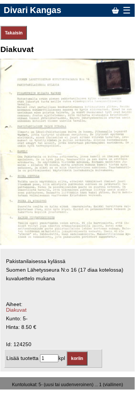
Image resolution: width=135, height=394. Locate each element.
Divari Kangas (32, 10)
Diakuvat (16, 310)
